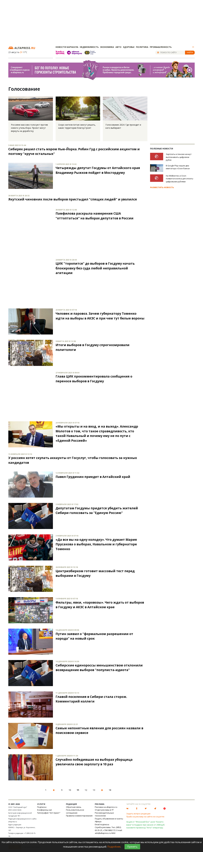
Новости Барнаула (67, 47)
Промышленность (161, 47)
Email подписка (102, 824)
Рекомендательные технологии (104, 814)
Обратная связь (73, 807)
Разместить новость (162, 187)
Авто (118, 47)
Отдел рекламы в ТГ (104, 810)
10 (70, 790)
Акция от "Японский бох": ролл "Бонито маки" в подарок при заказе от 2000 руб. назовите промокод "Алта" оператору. (145, 824)
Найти (190, 52)
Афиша (98, 821)
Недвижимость (89, 47)
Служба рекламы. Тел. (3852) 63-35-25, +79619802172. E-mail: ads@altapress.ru (108, 830)
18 (110, 790)
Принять (132, 846)
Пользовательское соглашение (75, 811)
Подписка (41, 807)
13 (94, 790)
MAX (113, 833)
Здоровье (128, 47)
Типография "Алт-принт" (48, 812)
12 (86, 790)
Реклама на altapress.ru (106, 807)
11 (78, 790)
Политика (142, 47)
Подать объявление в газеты (109, 818)
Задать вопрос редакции (138, 813)
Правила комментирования (79, 815)
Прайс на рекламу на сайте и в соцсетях (145, 816)
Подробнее (114, 846)
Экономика (107, 47)
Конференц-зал (44, 810)
